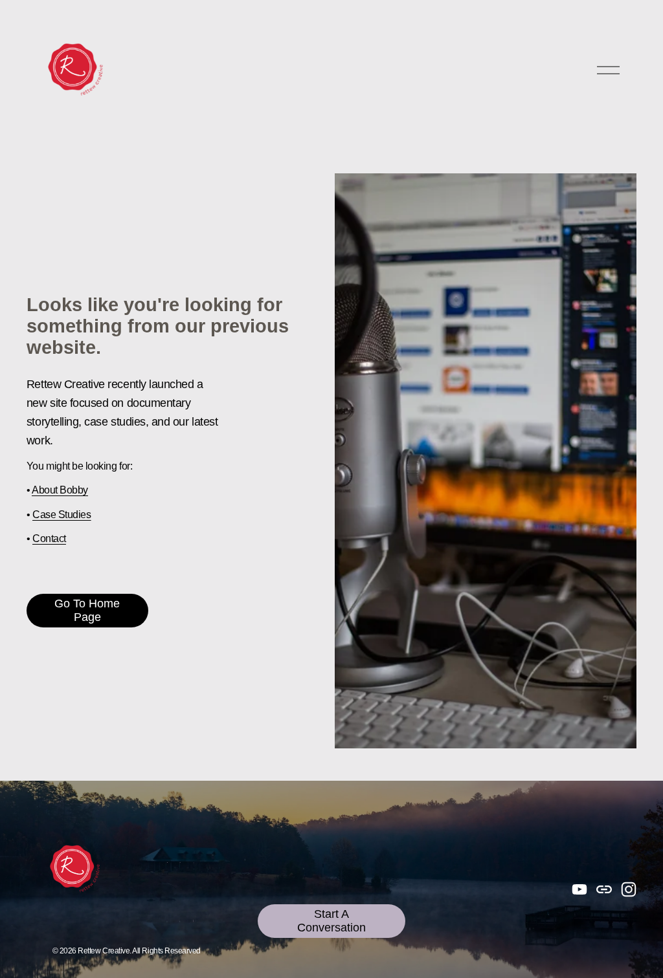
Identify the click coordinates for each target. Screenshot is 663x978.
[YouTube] (579, 889)
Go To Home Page (87, 610)
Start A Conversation (331, 920)
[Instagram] (628, 889)
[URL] (604, 889)
